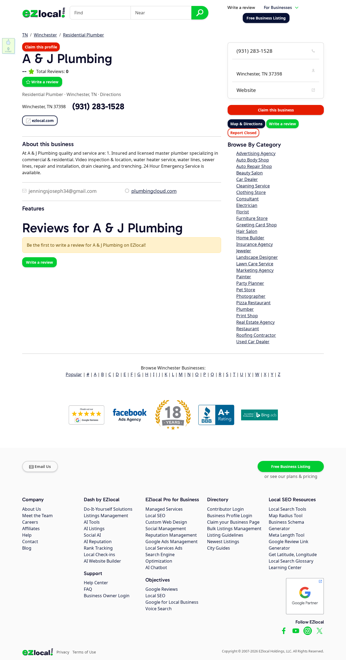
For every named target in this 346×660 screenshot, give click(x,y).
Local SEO (155, 516)
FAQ (88, 589)
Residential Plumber (83, 35)
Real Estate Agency (255, 322)
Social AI (92, 535)
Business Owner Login (106, 596)
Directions (110, 94)
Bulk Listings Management (234, 529)
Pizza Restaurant (253, 303)
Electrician (246, 205)
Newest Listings (223, 541)
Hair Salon (246, 231)
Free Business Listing (290, 466)
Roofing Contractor (256, 335)
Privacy (62, 652)
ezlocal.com (43, 120)
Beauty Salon (249, 173)
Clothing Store (251, 192)
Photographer (250, 296)
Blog (26, 548)
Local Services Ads (163, 548)
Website (246, 90)
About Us (31, 509)
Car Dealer (247, 179)
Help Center (96, 583)
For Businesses (278, 7)
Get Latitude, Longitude (293, 554)
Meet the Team (37, 516)
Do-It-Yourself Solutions (108, 509)
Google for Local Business (171, 602)
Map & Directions (246, 123)
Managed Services (164, 509)
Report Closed (243, 132)
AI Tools (92, 522)
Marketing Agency (255, 270)
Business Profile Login (229, 516)
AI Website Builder (102, 561)
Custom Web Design (166, 522)
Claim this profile (41, 47)
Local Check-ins (99, 554)
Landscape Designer (257, 257)
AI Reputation (98, 541)
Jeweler (243, 251)
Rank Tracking (98, 548)
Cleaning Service (253, 186)
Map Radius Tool (285, 516)
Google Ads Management (171, 541)
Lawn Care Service (254, 264)
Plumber (245, 309)
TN (25, 35)
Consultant (247, 199)
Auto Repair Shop (254, 166)
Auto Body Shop (252, 160)
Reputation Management (171, 535)
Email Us (43, 466)
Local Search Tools (287, 509)
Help (27, 535)
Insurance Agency (254, 244)
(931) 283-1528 (254, 50)
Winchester (45, 35)
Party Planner (250, 283)
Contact (30, 541)
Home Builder (250, 238)
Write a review (241, 7)
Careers (30, 522)
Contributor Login (225, 509)
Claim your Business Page (233, 522)
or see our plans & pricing (290, 476)
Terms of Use (84, 652)
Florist (242, 212)
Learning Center (285, 567)
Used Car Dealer (253, 342)
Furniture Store (252, 218)
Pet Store (245, 290)
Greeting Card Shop (256, 225)
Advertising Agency (255, 153)
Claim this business (276, 110)
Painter (243, 277)
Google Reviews (161, 589)
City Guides (218, 548)
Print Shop (247, 316)
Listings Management (106, 516)
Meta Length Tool (286, 535)
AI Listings (94, 529)
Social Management (165, 529)
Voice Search (158, 609)
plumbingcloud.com (154, 191)
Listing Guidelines (225, 535)
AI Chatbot (156, 567)
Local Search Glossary (291, 561)
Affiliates (31, 529)
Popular (74, 374)
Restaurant (247, 329)
